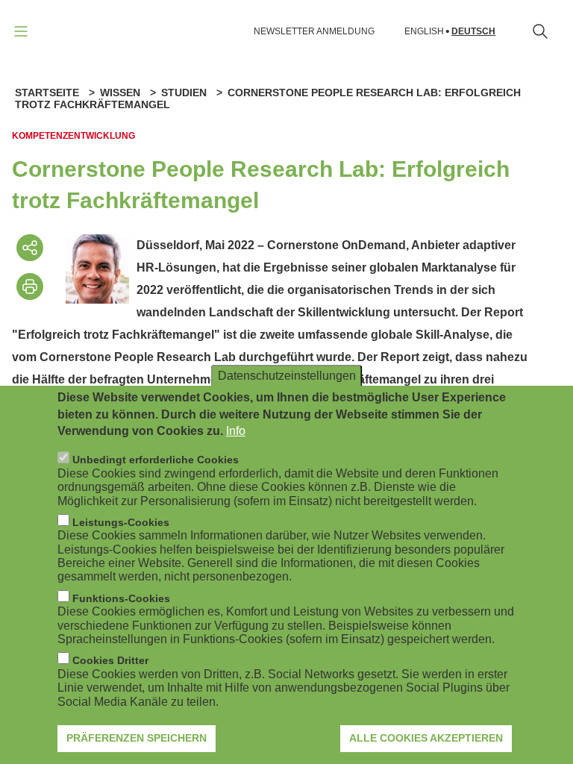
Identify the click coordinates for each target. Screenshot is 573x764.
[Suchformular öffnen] (540, 31)
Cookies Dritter (110, 660)
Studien (184, 92)
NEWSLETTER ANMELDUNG (314, 31)
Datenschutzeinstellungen (287, 375)
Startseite (47, 92)
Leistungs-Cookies (120, 522)
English (424, 32)
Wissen (120, 92)
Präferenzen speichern (136, 738)
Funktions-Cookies (121, 598)
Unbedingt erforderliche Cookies (155, 460)
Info (235, 431)
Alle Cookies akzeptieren (426, 738)
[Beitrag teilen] (29, 247)
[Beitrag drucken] (29, 286)
